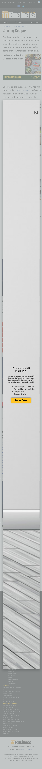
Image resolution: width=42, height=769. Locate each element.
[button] (35, 112)
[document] (21, 384)
